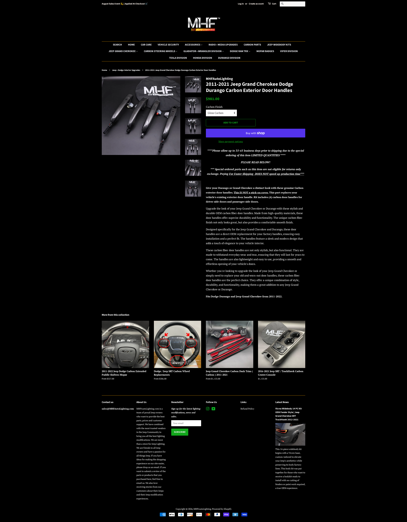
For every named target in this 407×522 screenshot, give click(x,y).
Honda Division (202, 58)
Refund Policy (247, 408)
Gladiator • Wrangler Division (202, 51)
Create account (256, 3)
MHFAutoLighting (202, 508)
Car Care (146, 44)
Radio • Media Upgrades (223, 44)
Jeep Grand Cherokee (122, 51)
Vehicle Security (168, 44)
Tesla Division (178, 58)
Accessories (193, 44)
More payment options (230, 141)
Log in (241, 3)
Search (117, 44)
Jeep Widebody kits (279, 44)
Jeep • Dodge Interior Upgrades (126, 70)
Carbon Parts (252, 44)
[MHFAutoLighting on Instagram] (207, 409)
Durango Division (229, 58)
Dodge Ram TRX (239, 51)
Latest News (282, 402)
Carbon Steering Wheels (160, 51)
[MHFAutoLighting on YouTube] (213, 409)
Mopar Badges (265, 51)
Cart (274, 3)
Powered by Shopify (221, 508)
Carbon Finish (214, 107)
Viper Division (289, 51)
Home (131, 44)
